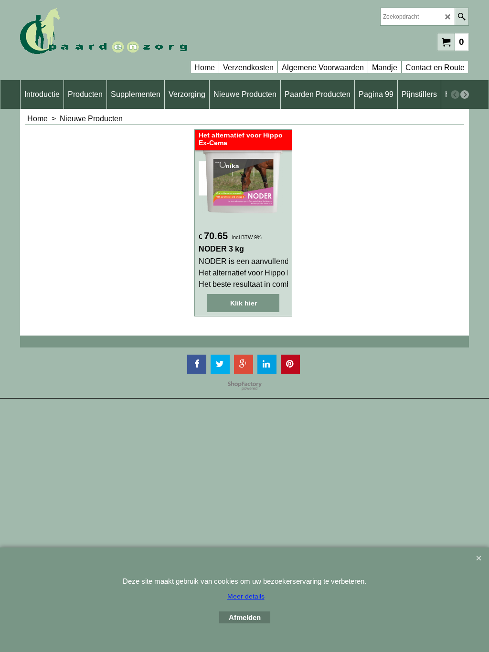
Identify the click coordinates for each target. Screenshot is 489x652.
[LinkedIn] (266, 364)
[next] (464, 94)
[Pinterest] (290, 364)
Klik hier (243, 303)
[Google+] (243, 364)
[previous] (455, 94)
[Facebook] (196, 364)
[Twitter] (220, 364)
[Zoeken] (461, 16)
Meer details (246, 596)
